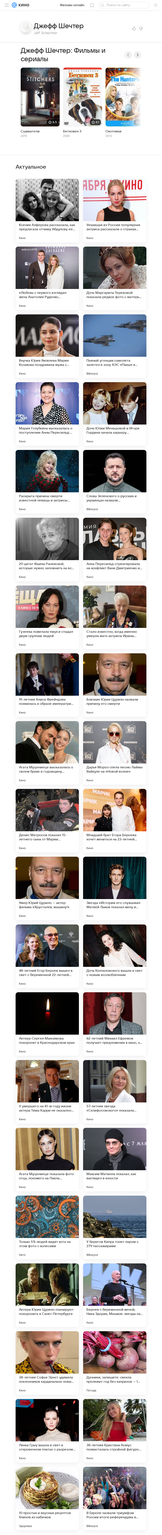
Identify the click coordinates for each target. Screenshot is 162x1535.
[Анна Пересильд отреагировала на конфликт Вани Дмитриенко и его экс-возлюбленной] (114, 549)
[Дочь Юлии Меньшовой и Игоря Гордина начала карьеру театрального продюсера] (114, 414)
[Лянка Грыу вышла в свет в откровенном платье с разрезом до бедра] (47, 1431)
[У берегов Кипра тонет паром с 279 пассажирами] (114, 1227)
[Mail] (14, 5)
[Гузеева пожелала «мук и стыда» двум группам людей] (47, 617)
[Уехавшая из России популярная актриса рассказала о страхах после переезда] (114, 210)
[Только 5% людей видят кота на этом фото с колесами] (47, 1227)
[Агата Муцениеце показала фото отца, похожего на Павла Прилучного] (47, 1159)
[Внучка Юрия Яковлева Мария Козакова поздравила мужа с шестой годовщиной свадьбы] (47, 346)
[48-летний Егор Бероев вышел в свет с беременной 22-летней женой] (47, 956)
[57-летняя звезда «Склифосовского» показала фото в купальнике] (114, 1092)
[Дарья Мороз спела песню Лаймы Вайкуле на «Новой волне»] (114, 753)
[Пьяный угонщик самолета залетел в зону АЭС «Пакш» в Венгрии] (114, 346)
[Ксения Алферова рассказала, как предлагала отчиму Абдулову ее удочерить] (47, 210)
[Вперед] (137, 55)
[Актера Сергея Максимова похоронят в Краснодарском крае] (47, 1024)
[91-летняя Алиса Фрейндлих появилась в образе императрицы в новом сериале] (47, 685)
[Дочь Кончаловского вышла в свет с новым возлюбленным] (114, 956)
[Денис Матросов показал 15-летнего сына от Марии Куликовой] (47, 820)
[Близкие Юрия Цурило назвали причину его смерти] (114, 685)
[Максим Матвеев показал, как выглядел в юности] (114, 1159)
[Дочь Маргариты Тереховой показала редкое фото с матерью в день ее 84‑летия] (114, 278)
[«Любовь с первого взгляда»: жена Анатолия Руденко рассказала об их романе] (47, 278)
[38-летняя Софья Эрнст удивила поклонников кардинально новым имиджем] (47, 1363)
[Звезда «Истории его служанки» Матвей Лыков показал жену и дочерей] (114, 888)
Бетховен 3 (72, 131)
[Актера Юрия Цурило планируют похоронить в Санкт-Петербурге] (47, 1295)
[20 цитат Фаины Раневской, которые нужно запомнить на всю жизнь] (47, 549)
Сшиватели (30, 131)
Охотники (113, 131)
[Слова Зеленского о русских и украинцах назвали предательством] (114, 482)
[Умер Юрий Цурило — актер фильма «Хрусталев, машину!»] (47, 888)
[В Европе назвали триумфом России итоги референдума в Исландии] (114, 1498)
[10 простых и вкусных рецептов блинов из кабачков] (47, 1498)
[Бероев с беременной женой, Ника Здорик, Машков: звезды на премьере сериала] (114, 1295)
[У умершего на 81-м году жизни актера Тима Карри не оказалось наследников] (47, 1092)
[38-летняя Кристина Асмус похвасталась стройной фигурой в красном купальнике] (114, 1431)
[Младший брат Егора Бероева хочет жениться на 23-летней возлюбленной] (114, 820)
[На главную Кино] (23, 5)
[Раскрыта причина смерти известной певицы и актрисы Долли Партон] (47, 482)
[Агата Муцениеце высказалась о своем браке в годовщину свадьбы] (47, 753)
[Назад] (128, 55)
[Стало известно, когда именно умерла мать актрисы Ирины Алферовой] (114, 617)
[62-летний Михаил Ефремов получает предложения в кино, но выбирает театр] (114, 1024)
